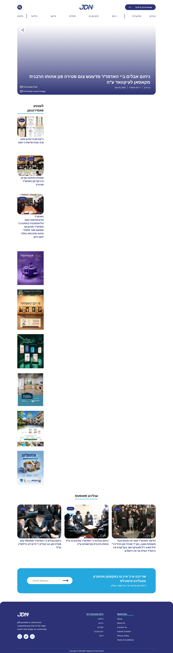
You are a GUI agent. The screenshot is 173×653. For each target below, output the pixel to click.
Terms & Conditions (125, 640)
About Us (121, 623)
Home (119, 619)
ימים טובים (94, 16)
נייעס (114, 16)
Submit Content (124, 631)
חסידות (72, 16)
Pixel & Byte (99, 651)
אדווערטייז (136, 16)
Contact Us (122, 627)
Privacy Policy (123, 635)
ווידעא (53, 16)
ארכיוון (152, 16)
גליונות (20, 16)
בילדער (34, 16)
